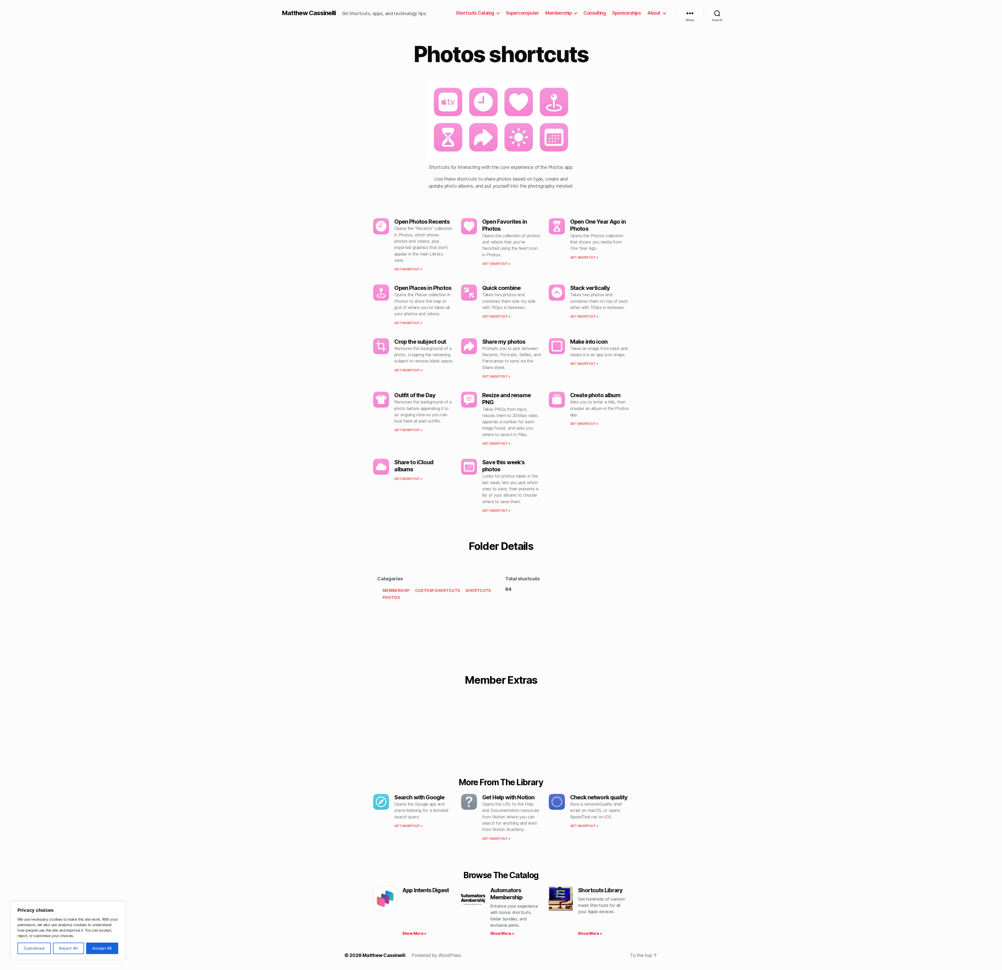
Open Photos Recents (421, 221)
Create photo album (595, 395)
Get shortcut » (408, 269)
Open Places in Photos (422, 287)
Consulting (594, 13)
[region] (67, 931)
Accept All (102, 948)
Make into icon (588, 341)
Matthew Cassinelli (309, 13)
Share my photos (504, 341)
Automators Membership (506, 894)
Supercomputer (522, 13)
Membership (558, 13)
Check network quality (599, 797)
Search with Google (419, 797)
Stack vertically (590, 287)
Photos (391, 597)
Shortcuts (478, 590)
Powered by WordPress (436, 955)
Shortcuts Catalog (475, 13)
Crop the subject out (420, 341)
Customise (34, 948)
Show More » (414, 933)
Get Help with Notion (508, 797)
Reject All (68, 948)
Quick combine (501, 287)
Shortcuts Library (600, 890)
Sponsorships (626, 13)
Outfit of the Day (415, 395)
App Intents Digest (425, 890)
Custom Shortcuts (437, 590)
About (653, 13)
